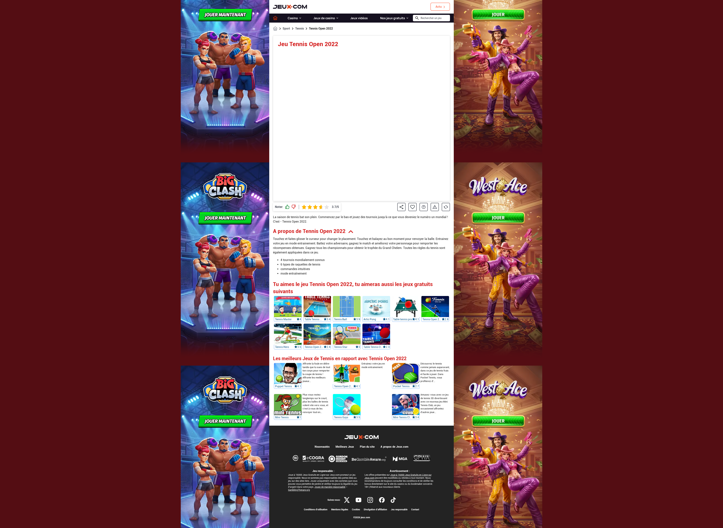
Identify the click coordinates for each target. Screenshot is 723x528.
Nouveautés (322, 446)
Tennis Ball (340, 319)
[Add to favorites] (412, 207)
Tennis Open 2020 (432, 319)
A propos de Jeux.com (394, 446)
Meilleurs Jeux (345, 446)
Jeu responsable (399, 509)
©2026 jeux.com (361, 517)
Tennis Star (340, 346)
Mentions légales (339, 509)
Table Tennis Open (373, 346)
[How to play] (423, 207)
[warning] (434, 207)
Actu (438, 6)
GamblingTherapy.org (299, 490)
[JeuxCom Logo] (290, 7)
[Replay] (446, 207)
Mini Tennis (282, 417)
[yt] (358, 500)
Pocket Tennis (401, 386)
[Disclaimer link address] (313, 458)
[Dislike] (293, 207)
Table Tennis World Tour (314, 319)
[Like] (287, 207)
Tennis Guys (341, 417)
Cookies (356, 509)
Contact (415, 509)
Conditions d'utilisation (315, 509)
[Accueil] (275, 18)
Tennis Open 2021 (343, 386)
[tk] (393, 500)
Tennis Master (283, 319)
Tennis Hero (282, 346)
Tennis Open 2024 (314, 346)
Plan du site (367, 446)
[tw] (347, 500)
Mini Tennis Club (402, 417)
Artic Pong (370, 319)
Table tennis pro (402, 319)
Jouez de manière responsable (329, 487)
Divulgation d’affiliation (375, 509)
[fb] (382, 500)
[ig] (370, 500)
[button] (300, 18)
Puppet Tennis (283, 386)
